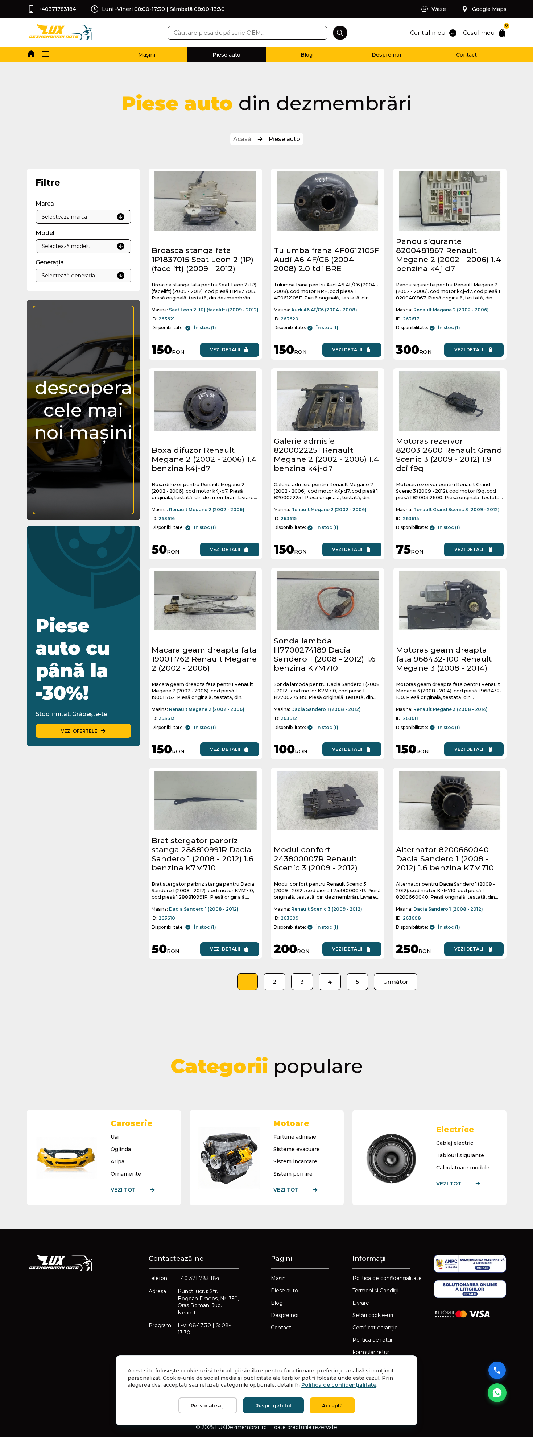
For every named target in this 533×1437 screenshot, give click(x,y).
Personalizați (208, 1405)
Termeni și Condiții (375, 1290)
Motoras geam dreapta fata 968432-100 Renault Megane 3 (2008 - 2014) (444, 658)
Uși (115, 1137)
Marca (45, 203)
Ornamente (126, 1174)
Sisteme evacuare (296, 1149)
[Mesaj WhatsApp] (497, 1392)
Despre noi (386, 54)
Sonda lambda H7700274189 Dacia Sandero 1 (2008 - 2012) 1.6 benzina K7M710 (325, 654)
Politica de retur (372, 1340)
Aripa (117, 1161)
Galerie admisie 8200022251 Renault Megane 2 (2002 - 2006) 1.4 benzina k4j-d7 (326, 454)
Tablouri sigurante (460, 1155)
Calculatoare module (462, 1167)
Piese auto (226, 54)
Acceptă (332, 1405)
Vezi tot (123, 1190)
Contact (466, 54)
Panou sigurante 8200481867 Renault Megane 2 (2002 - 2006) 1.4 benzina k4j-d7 (448, 255)
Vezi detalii (225, 349)
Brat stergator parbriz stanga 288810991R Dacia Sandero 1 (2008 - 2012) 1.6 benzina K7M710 (202, 854)
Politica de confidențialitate (387, 1278)
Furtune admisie (294, 1137)
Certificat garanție (375, 1327)
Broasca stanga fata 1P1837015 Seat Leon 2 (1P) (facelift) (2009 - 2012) (202, 259)
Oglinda (121, 1149)
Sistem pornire (293, 1174)
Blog (307, 54)
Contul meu (428, 32)
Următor (395, 981)
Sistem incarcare (295, 1161)
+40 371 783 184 (198, 1278)
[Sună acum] (497, 1370)
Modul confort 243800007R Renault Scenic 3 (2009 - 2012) (316, 858)
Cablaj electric (454, 1143)
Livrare (360, 1303)
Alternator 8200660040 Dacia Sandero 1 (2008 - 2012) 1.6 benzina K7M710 (445, 858)
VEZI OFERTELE (79, 731)
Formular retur (370, 1352)
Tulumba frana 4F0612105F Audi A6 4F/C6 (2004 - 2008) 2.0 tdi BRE (326, 259)
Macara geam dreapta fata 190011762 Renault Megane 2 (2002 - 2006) (204, 658)
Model (45, 232)
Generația (50, 262)
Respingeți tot (273, 1405)
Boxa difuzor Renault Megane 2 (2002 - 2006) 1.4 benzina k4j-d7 (204, 459)
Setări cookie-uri (372, 1315)
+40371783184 (57, 9)
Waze (438, 9)
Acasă (242, 139)
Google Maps (489, 9)
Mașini (146, 54)
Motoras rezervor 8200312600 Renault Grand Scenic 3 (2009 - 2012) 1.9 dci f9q (449, 454)
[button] (45, 55)
